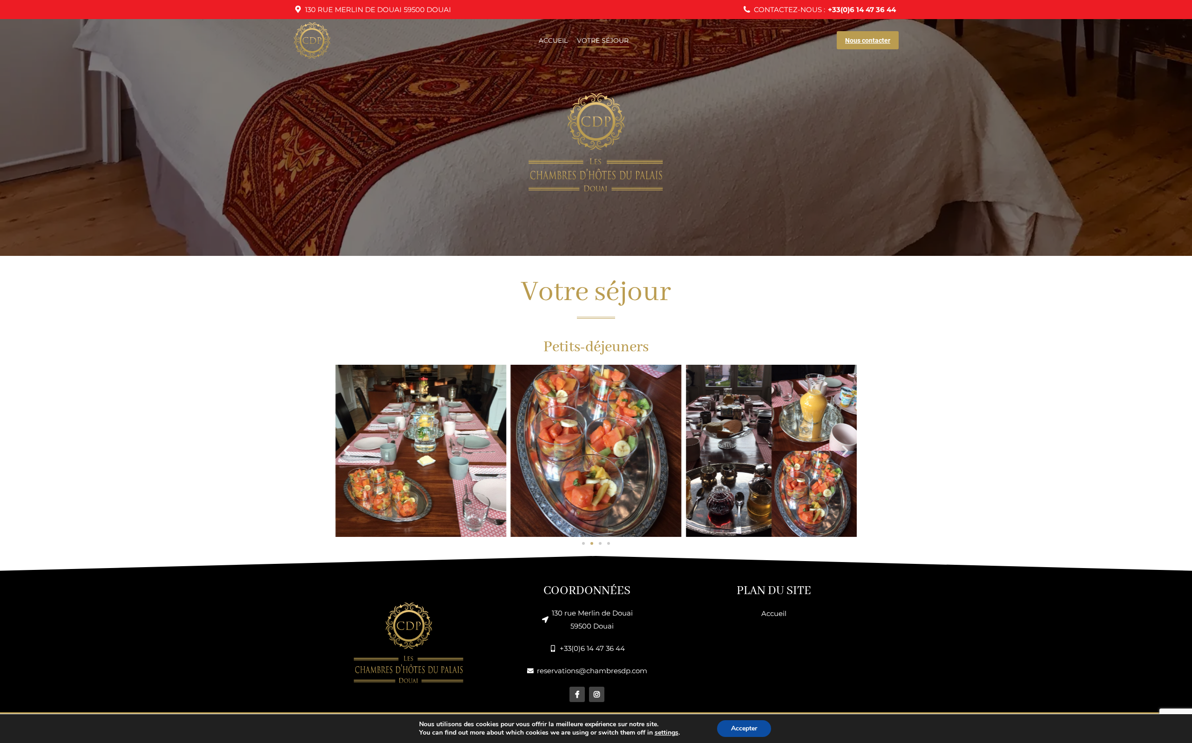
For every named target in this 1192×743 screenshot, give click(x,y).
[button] (347, 451)
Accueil (773, 613)
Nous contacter (867, 40)
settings (666, 733)
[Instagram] (596, 694)
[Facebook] (577, 694)
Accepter (744, 728)
